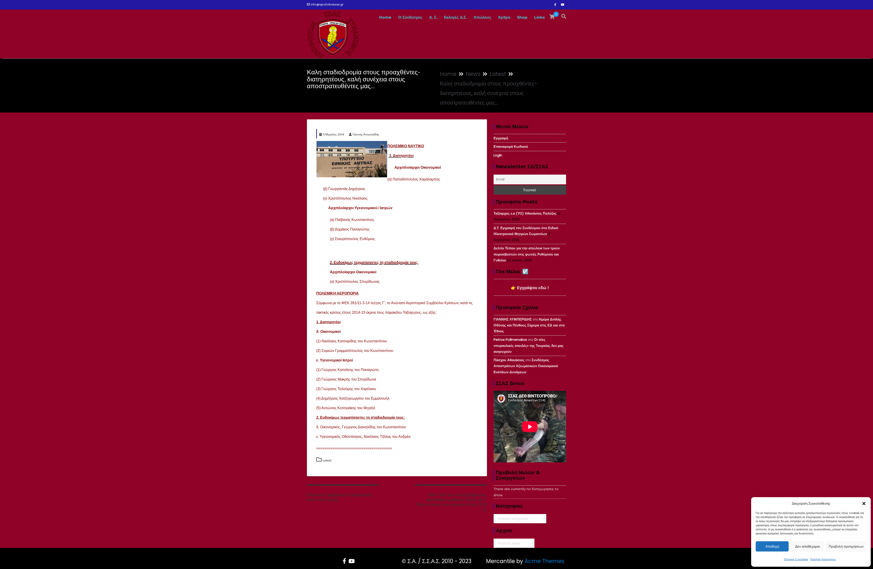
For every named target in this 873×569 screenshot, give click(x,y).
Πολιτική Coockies (796, 559)
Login (498, 155)
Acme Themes (544, 561)
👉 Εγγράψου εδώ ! (530, 288)
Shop (522, 17)
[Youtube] (562, 4)
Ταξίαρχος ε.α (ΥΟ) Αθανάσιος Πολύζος (525, 213)
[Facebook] (555, 4)
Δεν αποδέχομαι (807, 546)
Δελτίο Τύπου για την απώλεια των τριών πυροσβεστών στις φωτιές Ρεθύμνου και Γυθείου (527, 254)
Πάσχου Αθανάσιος (509, 360)
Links (539, 17)
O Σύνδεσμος (410, 17)
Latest (327, 460)
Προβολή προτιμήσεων (846, 546)
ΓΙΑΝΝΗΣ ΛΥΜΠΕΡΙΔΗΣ (513, 319)
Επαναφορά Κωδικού (511, 146)
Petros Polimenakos (510, 339)
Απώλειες (482, 17)
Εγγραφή (501, 138)
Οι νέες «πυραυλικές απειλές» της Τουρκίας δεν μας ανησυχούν (529, 345)
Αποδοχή (772, 546)
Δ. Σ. (433, 17)
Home (385, 17)
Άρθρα (504, 17)
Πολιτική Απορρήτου (823, 559)
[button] (864, 503)
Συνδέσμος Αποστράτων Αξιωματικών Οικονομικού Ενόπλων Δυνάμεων (526, 366)
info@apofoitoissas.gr (327, 4)
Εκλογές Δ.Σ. (455, 17)
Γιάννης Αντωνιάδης (366, 134)
